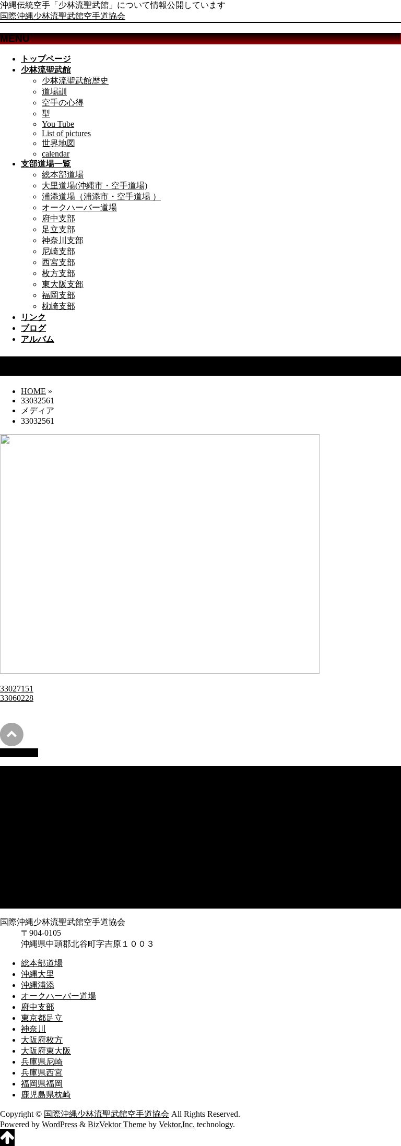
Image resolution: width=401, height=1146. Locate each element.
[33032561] (160, 670)
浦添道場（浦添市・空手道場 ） (101, 196)
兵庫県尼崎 (42, 869)
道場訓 (54, 91)
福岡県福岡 (42, 891)
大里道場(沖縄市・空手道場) (94, 185)
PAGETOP (19, 752)
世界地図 (58, 143)
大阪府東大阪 (46, 858)
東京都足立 (42, 825)
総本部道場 (63, 174)
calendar (55, 153)
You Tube (58, 124)
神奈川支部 (63, 240)
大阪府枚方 (42, 847)
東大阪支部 (63, 284)
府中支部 (58, 218)
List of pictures (66, 133)
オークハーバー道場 (79, 207)
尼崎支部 (58, 251)
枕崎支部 (58, 306)
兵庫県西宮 (42, 880)
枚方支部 (58, 273)
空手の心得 (63, 102)
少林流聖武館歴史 (75, 80)
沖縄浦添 (37, 793)
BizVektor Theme (117, 1124)
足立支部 (58, 229)
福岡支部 (58, 295)
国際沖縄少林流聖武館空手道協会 (62, 15)
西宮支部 (58, 262)
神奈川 (33, 836)
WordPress (59, 1124)
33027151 (16, 688)
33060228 (16, 698)
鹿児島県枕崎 (46, 902)
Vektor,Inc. (177, 1124)
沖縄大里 (37, 782)
